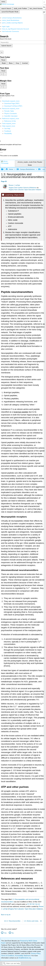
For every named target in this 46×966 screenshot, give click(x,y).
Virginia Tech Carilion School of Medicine (22, 187)
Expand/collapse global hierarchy (3, 169)
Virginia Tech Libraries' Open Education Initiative (25, 189)
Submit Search (6, 45)
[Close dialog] (1, 152)
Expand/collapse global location (44, 168)
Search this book (5, 39)
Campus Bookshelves (27, 169)
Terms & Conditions (7, 955)
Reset (3, 60)
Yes (5, 933)
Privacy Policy (35, 953)
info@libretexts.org (24, 958)
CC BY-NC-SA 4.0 (33, 904)
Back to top (5, 914)
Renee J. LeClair (14, 185)
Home (11, 169)
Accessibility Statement (23, 955)
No (13, 933)
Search (4, 963)
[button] (7, 131)
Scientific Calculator (11, 116)
